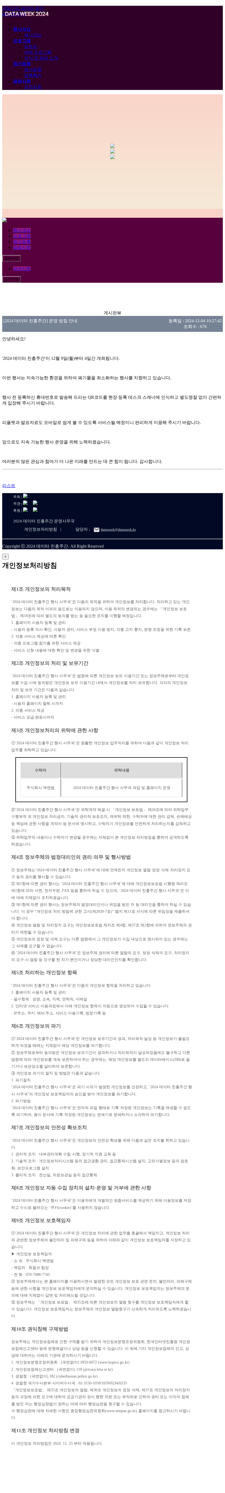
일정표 (30, 46)
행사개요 (22, 29)
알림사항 (22, 81)
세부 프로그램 (38, 52)
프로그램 (22, 40)
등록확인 (33, 75)
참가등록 (22, 63)
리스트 (8, 485)
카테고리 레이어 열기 (23, 8)
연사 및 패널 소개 (41, 58)
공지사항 (33, 86)
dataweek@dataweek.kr (118, 529)
